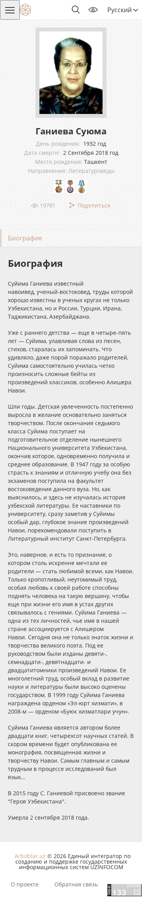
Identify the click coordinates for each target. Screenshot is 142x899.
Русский (120, 10)
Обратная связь (76, 884)
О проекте (25, 884)
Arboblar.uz (30, 856)
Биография (25, 238)
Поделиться (93, 205)
